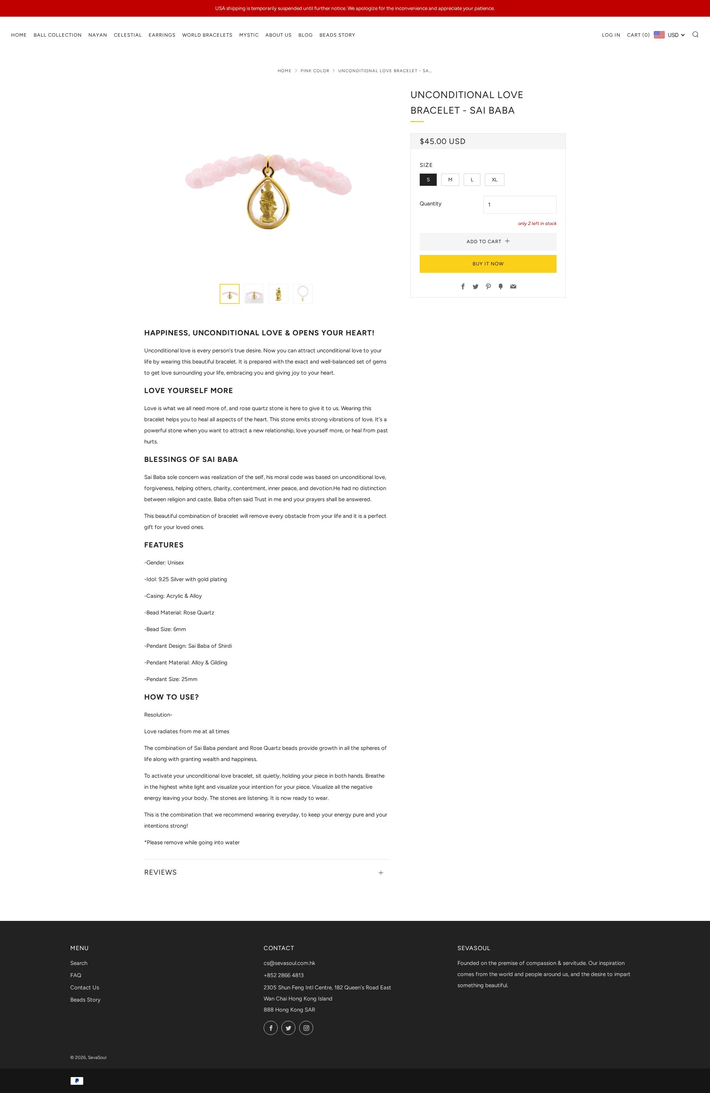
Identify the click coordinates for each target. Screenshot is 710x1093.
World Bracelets (207, 35)
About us (279, 35)
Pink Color (315, 70)
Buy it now (488, 263)
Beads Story (337, 35)
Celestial (128, 35)
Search (78, 963)
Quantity (431, 203)
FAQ (75, 975)
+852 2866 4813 (284, 975)
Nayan (97, 35)
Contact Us (84, 987)
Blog (305, 35)
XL (494, 179)
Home (19, 35)
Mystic (249, 35)
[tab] (230, 294)
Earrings (162, 35)
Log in (611, 35)
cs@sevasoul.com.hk (289, 963)
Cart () (638, 35)
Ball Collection (58, 35)
